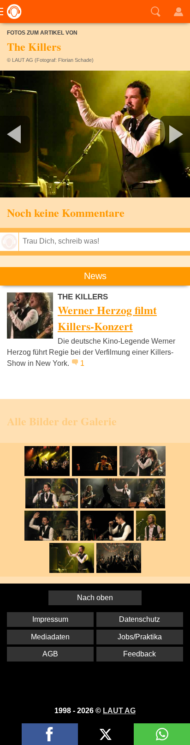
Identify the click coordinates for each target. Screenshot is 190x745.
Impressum (50, 619)
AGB (50, 654)
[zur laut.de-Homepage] (11, 11)
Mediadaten (50, 637)
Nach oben (95, 598)
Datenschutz (139, 619)
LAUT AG (119, 711)
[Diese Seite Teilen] (50, 734)
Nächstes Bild (95, 134)
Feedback (139, 654)
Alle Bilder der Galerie (62, 421)
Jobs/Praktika (140, 637)
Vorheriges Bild (31, 134)
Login (178, 11)
